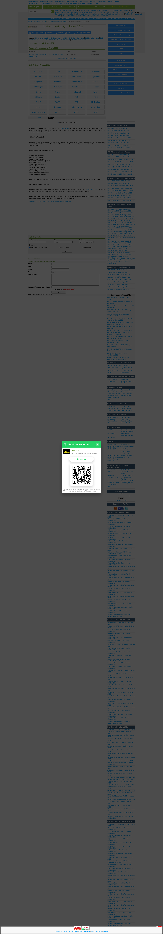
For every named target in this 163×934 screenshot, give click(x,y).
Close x (159, 926)
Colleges (87, 931)
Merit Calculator (96, 931)
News (65, 931)
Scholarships (72, 931)
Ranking (105, 931)
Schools (80, 931)
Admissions (58, 931)
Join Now (82, 459)
